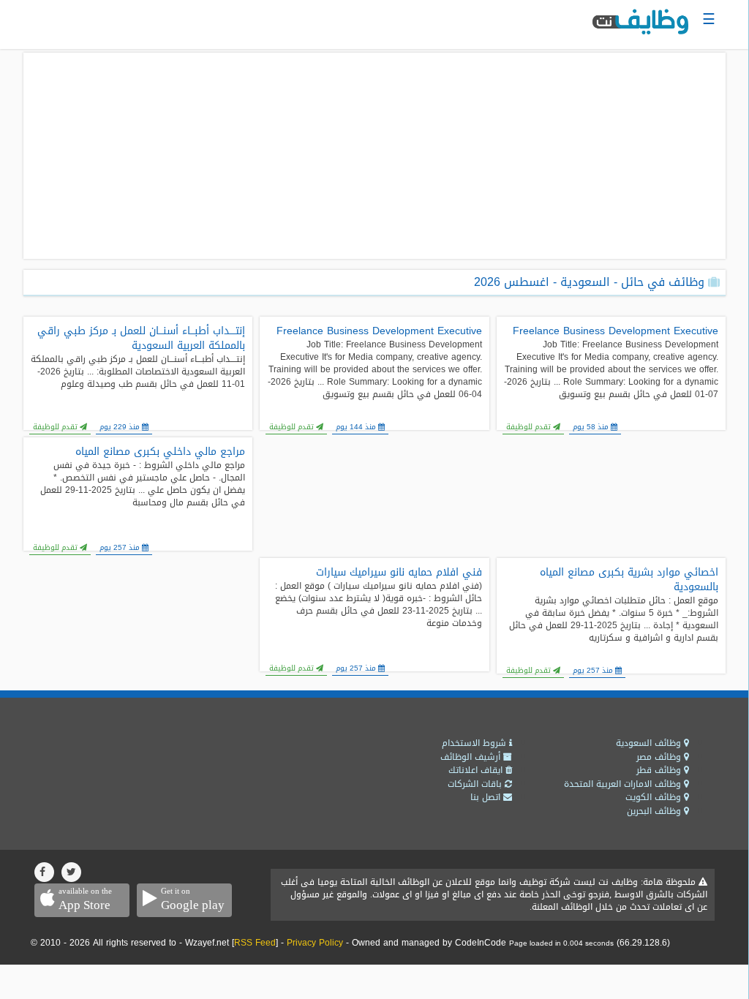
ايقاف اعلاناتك (476, 770)
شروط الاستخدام (475, 743)
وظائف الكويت (654, 797)
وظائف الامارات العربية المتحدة (624, 784)
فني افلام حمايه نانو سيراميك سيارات (398, 572)
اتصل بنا (486, 797)
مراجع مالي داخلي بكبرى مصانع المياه (160, 452)
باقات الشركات (476, 784)
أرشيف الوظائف (471, 757)
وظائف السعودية (650, 743)
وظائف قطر (660, 770)
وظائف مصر (660, 757)
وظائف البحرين (655, 811)
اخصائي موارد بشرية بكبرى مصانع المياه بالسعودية (629, 580)
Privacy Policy (315, 943)
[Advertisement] (374, 155)
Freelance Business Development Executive (615, 331)
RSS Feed (255, 943)
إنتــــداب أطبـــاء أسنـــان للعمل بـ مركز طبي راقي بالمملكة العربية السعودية (141, 338)
